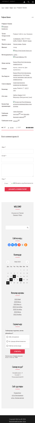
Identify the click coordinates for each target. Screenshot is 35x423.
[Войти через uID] (9, 244)
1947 (22, 38)
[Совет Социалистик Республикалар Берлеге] (22, 50)
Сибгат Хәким (17, 95)
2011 (26, 88)
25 (8, 283)
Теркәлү (15, 215)
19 (11, 279)
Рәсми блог (17, 393)
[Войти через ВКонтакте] (12, 244)
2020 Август (17, 304)
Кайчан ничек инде (15, 346)
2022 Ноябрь (17, 314)
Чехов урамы (17, 44)
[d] (19, 114)
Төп (2, 8)
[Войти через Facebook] (15, 244)
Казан (30, 41)
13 (14, 276)
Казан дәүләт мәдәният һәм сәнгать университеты (22, 77)
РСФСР (19, 41)
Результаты (8, 356)
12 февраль (17, 38)
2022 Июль (17, 312)
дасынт (15, 121)
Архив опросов (18, 356)
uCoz (24, 421)
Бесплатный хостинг (15, 421)
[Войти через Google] (22, 244)
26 (15, 8)
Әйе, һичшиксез (14, 337)
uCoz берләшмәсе (17, 395)
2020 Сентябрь (17, 307)
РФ (26, 57)
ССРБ (15, 41)
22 (20, 279)
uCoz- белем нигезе (17, 398)
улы (14, 90)
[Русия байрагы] (18, 57)
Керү (20, 215)
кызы (15, 88)
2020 (6, 8)
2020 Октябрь (17, 309)
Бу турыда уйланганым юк (17, 341)
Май (11, 8)
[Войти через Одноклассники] (25, 244)
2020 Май (17, 299)
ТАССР (25, 41)
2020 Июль (17, 302)
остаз (12, 127)
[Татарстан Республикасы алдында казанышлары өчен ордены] (23, 106)
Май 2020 (17, 262)
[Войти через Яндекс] (19, 244)
